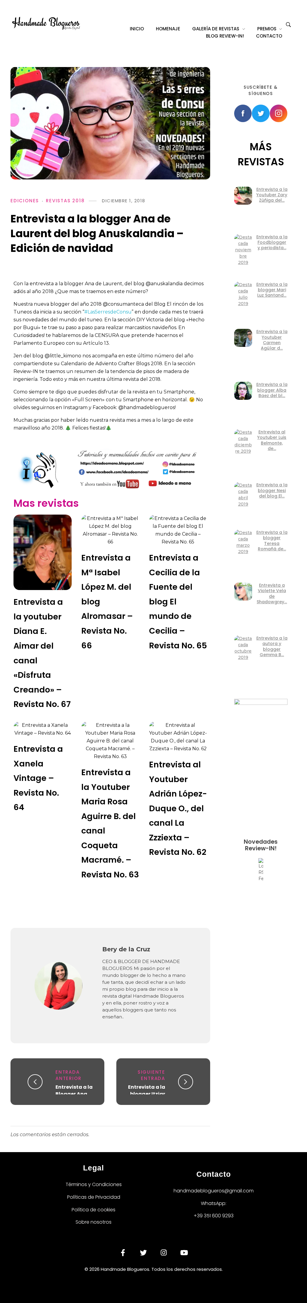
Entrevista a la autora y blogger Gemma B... (272, 646)
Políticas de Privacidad (93, 1197)
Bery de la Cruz (126, 949)
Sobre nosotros (94, 1222)
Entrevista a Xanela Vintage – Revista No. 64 (38, 778)
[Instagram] (164, 1253)
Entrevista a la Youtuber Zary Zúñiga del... (272, 194)
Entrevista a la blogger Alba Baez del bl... (272, 389)
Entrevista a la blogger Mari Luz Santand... (272, 289)
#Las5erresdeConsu (108, 312)
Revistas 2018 (65, 200)
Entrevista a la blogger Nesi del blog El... (272, 490)
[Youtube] (184, 1253)
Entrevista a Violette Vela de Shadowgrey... (272, 593)
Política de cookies (93, 1209)
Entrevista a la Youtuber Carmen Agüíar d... (272, 340)
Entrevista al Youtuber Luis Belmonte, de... (271, 440)
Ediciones (24, 200)
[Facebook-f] (123, 1253)
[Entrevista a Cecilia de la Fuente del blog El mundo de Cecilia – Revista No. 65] (178, 530)
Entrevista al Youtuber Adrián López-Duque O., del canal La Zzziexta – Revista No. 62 (178, 808)
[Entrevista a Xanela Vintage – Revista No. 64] (42, 729)
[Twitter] (143, 1253)
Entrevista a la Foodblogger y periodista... (272, 242)
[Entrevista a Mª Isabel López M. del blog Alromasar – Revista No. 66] (110, 530)
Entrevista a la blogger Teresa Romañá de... (272, 540)
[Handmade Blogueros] (46, 23)
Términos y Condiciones (94, 1184)
